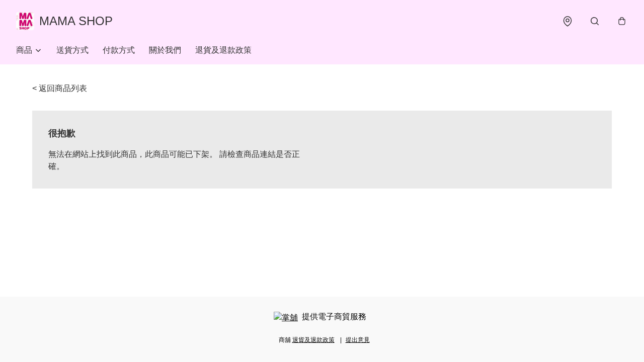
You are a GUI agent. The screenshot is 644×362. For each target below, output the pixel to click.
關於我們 (165, 50)
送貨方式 (72, 50)
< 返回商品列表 (59, 88)
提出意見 (358, 339)
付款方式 (119, 50)
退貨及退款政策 (223, 50)
